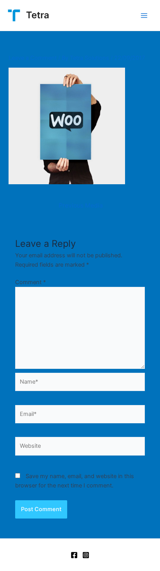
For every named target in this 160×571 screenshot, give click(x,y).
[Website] (80, 447)
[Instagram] (85, 555)
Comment (30, 282)
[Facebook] (74, 555)
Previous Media (81, 206)
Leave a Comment (33, 57)
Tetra (37, 15)
